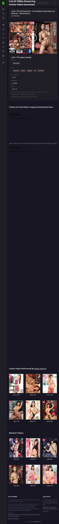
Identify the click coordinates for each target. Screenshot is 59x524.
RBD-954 (49, 459)
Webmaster (45, 507)
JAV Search (16, 516)
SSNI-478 (33, 486)
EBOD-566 (50, 421)
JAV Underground (36, 514)
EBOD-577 (33, 421)
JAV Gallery (15, 514)
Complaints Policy (53, 508)
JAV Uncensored (27, 514)
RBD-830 (16, 459)
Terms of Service (52, 507)
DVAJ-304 (50, 395)
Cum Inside (40, 70)
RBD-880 (16, 486)
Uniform (23, 70)
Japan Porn (20, 514)
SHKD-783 (33, 395)
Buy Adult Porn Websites (13, 518)
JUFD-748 (16, 421)
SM (34, 70)
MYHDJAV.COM (37, 521)
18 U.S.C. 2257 (46, 511)
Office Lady (16, 70)
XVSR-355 (33, 459)
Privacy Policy (46, 508)
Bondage (29, 70)
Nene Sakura (16, 63)
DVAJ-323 (16, 395)
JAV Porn (10, 514)
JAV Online (10, 516)
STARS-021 (50, 486)
